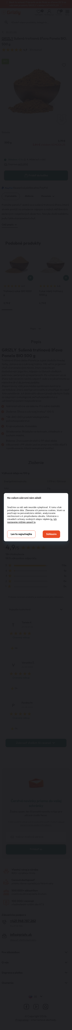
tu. (51, 519)
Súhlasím (51, 534)
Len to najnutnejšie (21, 534)
